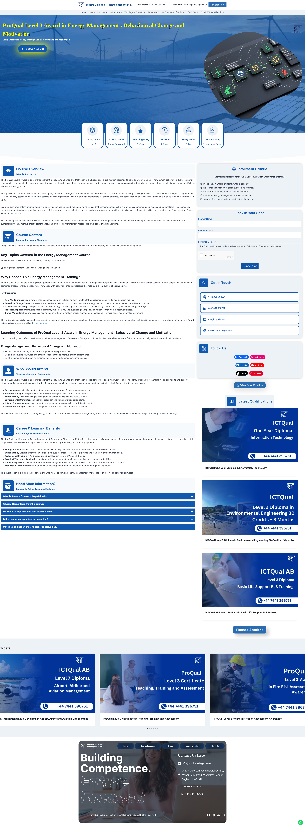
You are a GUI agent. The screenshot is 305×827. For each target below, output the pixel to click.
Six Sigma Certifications (172, 12)
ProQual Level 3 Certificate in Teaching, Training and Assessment (141, 718)
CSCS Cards (192, 12)
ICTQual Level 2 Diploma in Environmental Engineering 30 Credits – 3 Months (249, 540)
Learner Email (205, 230)
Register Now (217, 4)
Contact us (41, 323)
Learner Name (206, 219)
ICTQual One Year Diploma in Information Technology (236, 468)
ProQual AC (153, 12)
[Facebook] (208, 815)
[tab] (147, 728)
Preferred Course (207, 242)
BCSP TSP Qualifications (212, 12)
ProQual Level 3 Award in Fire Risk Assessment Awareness (248, 718)
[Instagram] (213, 815)
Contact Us (94, 12)
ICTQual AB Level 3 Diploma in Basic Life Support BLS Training (241, 612)
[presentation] (250, 435)
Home (83, 12)
